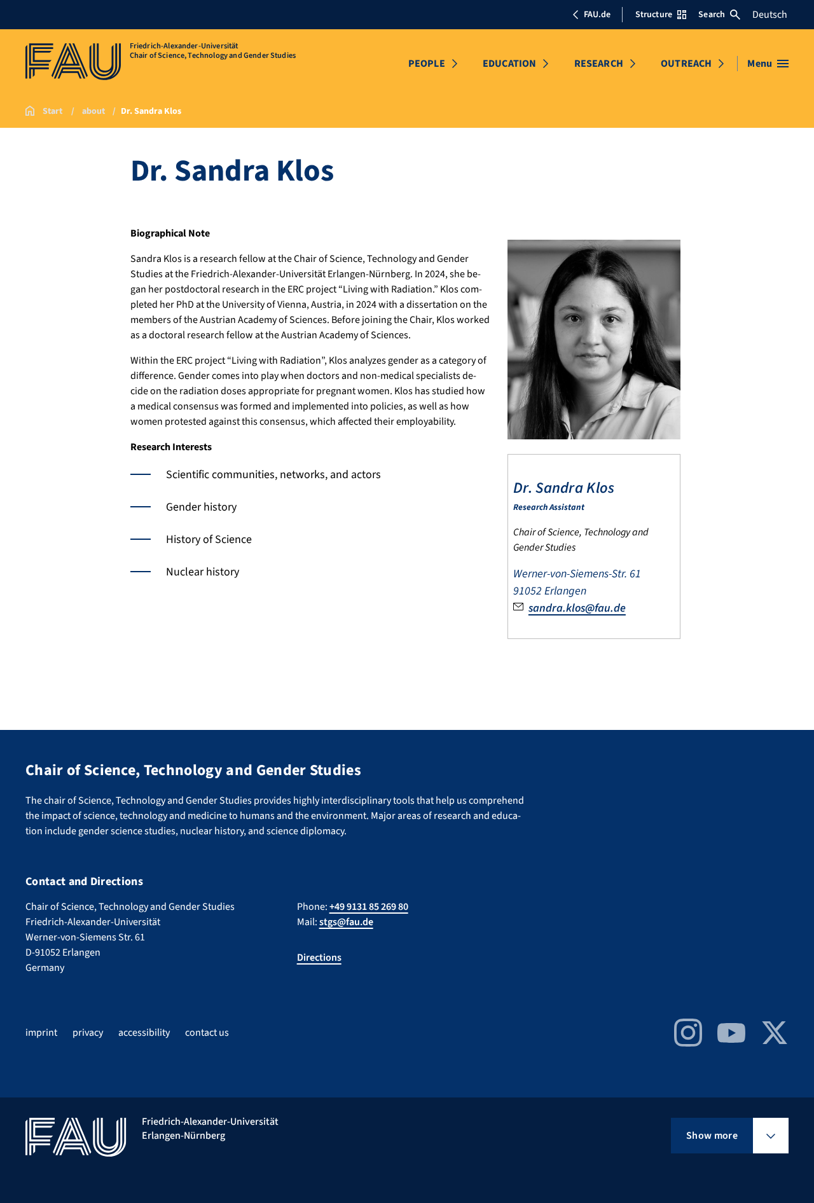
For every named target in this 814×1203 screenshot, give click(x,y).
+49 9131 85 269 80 (368, 907)
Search (711, 14)
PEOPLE (426, 64)
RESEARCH (598, 64)
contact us (207, 1033)
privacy (87, 1033)
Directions (319, 958)
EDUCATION (509, 64)
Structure (653, 14)
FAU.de (597, 14)
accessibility (144, 1033)
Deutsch (769, 15)
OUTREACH (686, 64)
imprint (41, 1033)
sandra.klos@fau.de (577, 608)
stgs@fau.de (346, 922)
